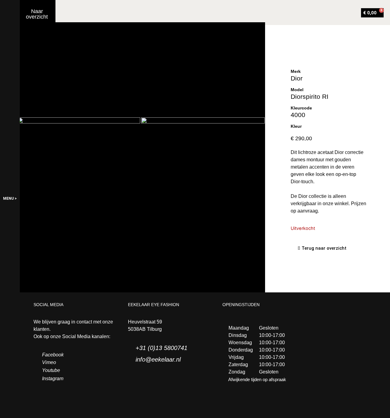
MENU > (10, 198)
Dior (297, 78)
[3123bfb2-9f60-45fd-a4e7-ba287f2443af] (203, 158)
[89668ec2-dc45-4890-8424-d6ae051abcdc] (79, 158)
